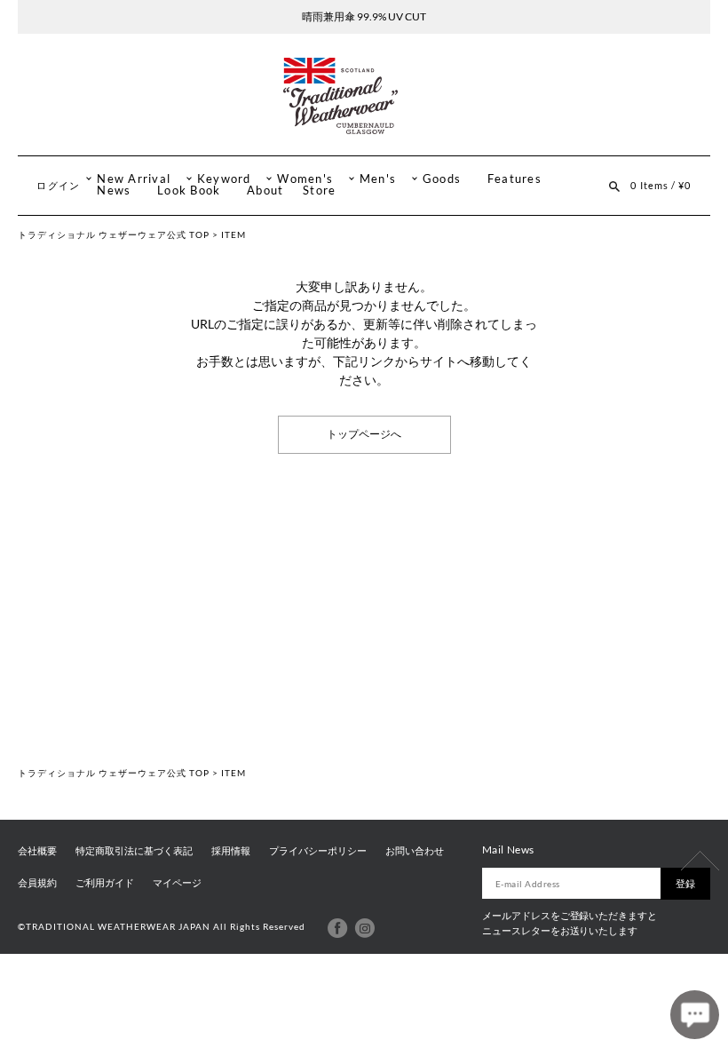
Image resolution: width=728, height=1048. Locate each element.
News (114, 190)
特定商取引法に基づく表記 (134, 851)
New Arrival (133, 179)
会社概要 (37, 851)
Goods (442, 179)
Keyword (224, 179)
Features (514, 179)
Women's (305, 179)
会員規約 (37, 882)
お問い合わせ (414, 851)
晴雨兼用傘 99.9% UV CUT (364, 16)
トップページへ (364, 434)
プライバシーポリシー (318, 851)
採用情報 (230, 851)
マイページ (177, 882)
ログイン (57, 185)
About (265, 190)
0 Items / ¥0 (660, 185)
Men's (378, 179)
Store (319, 190)
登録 (685, 883)
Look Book (188, 190)
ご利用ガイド (104, 882)
